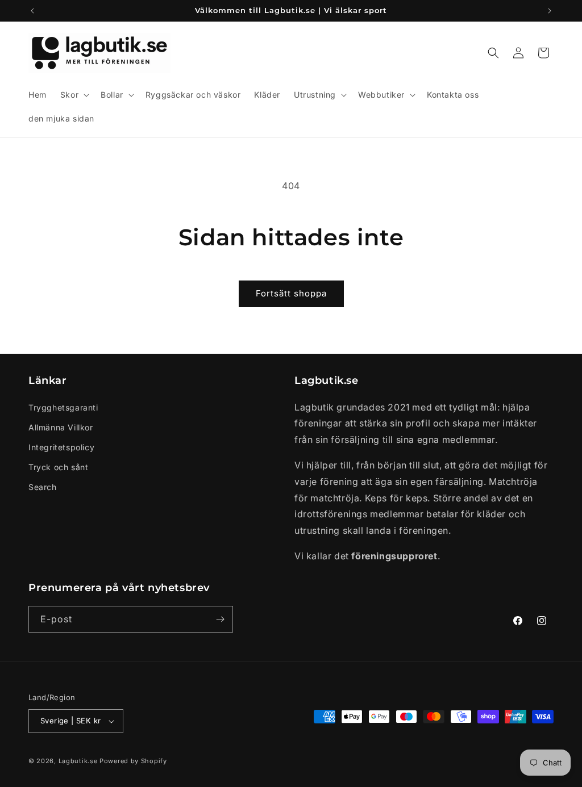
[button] (73, 95)
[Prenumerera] (219, 619)
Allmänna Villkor (60, 427)
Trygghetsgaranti (63, 407)
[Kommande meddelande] (549, 11)
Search (42, 487)
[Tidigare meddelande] (32, 11)
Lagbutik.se (78, 761)
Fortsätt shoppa (291, 293)
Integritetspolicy (61, 447)
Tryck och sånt (58, 467)
